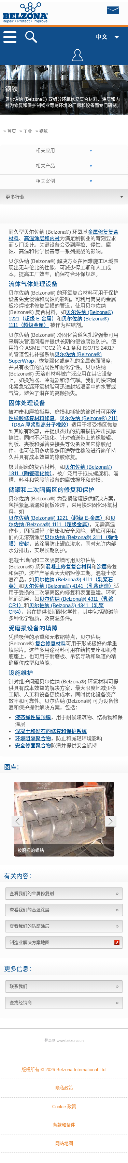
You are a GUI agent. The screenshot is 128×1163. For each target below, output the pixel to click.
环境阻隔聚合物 (33, 738)
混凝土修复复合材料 (68, 566)
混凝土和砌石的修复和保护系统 (51, 731)
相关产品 (45, 165)
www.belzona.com (25, 12)
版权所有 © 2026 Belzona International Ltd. (64, 1069)
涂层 (102, 566)
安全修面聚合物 (33, 745)
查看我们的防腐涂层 (29, 926)
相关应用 (45, 150)
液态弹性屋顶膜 (33, 717)
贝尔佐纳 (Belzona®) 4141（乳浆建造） (69, 586)
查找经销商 (21, 1002)
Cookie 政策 (64, 1106)
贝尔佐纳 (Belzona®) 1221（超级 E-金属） (57, 518)
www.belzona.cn (70, 1041)
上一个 (17, 822)
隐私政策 (64, 1088)
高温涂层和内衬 (42, 238)
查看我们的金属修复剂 (32, 893)
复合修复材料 (50, 643)
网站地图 (64, 1143)
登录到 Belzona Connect (77, 58)
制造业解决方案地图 (29, 942)
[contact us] (99, 12)
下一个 (110, 822)
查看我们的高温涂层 (29, 909)
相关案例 (45, 181)
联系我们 (18, 986)
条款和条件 (64, 1125)
